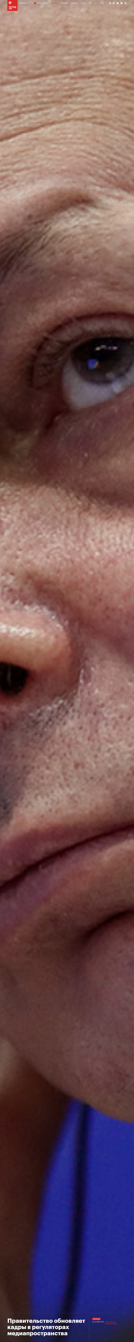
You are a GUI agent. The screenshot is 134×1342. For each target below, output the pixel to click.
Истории (74, 3)
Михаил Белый (110, 1322)
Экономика (64, 3)
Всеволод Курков (111, 1323)
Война (83, 3)
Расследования (42, 3)
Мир (90, 3)
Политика (54, 3)
